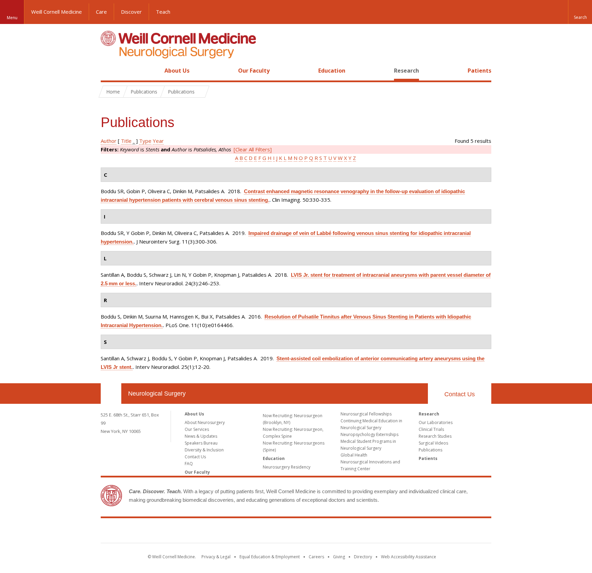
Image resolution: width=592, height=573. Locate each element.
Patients (479, 70)
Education (331, 70)
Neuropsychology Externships (369, 434)
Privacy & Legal (216, 557)
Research (406, 70)
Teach (163, 11)
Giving (339, 557)
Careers (316, 557)
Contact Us (459, 394)
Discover (131, 11)
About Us (176, 70)
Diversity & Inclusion (204, 450)
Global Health (354, 455)
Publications (430, 450)
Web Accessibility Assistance (408, 557)
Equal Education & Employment (269, 557)
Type (145, 140)
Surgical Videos (433, 443)
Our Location (111, 393)
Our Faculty (254, 70)
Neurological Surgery (157, 393)
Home (108, 70)
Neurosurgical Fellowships (366, 414)
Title (126, 140)
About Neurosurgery (205, 422)
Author (108, 140)
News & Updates (201, 436)
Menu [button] (12, 18)
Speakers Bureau (201, 443)
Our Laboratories (436, 422)
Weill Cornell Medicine (56, 11)
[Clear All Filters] (253, 149)
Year (158, 140)
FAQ (189, 463)
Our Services (197, 429)
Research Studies (435, 436)
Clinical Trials (431, 429)
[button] (580, 12)
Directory (363, 557)
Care (101, 11)
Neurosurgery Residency (286, 467)
